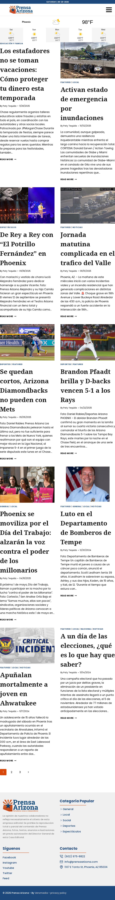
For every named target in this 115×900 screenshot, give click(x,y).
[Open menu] (109, 10)
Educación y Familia (11, 43)
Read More (8, 159)
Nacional (86, 629)
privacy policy (58, 892)
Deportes (5, 364)
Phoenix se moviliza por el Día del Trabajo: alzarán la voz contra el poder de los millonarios (25, 541)
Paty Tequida (9, 106)
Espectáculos (8, 227)
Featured (65, 82)
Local (75, 82)
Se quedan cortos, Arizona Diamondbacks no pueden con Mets (24, 390)
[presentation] (87, 60)
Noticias (77, 227)
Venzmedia (41, 892)
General (4, 506)
